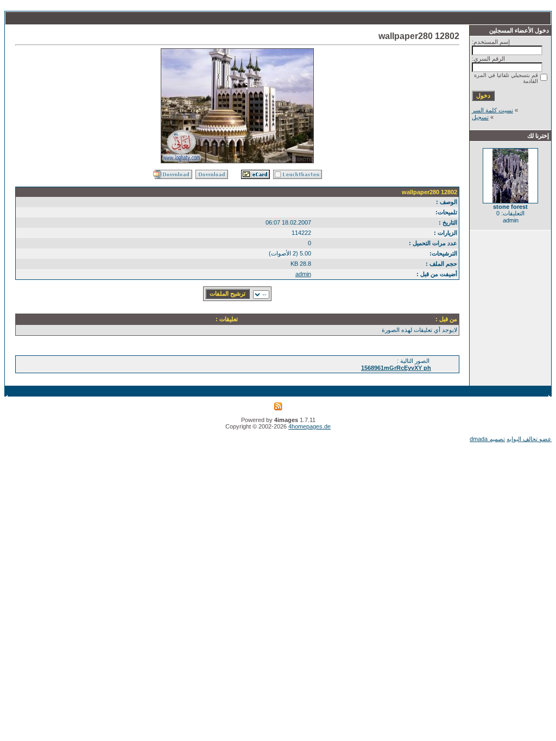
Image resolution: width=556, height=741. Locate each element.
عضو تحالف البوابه (529, 439)
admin (303, 274)
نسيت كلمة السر (492, 110)
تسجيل (480, 117)
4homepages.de (309, 426)
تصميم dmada (487, 439)
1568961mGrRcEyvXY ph (396, 368)
